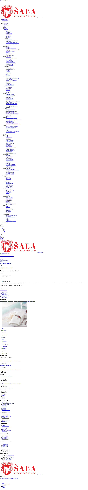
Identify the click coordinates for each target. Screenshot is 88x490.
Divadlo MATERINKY (9, 183)
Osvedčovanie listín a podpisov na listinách (12, 126)
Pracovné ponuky (8, 191)
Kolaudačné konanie (9, 110)
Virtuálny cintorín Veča (5, 438)
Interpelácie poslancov (9, 152)
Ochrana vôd (8, 72)
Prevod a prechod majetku (9, 160)
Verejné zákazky (8, 162)
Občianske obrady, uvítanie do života (11, 103)
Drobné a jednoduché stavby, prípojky (11, 111)
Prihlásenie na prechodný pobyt (10, 95)
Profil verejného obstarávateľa (10, 164)
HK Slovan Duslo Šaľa (9, 198)
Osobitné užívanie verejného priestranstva (12, 123)
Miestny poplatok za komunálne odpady (11, 42)
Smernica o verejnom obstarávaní (10, 165)
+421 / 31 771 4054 (9, 456)
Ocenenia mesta (8, 210)
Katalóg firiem (8, 195)
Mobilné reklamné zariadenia (10, 122)
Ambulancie (7, 193)
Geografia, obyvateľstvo (9, 208)
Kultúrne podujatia (8, 178)
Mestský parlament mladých (10, 55)
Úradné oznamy (4, 431)
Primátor (7, 136)
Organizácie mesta (8, 138)
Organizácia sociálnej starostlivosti (11, 63)
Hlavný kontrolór (4, 428)
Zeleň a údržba (8, 70)
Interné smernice (8, 144)
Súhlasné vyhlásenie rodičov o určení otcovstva (13, 101)
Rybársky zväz (8, 201)
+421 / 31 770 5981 (5, 443)
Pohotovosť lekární (8, 192)
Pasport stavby (8, 114)
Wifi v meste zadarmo (5, 439)
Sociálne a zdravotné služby (6, 410)
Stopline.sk (7, 218)
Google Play (4, 478)
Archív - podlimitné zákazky (10, 166)
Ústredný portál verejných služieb (11, 221)
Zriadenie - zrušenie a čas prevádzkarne (11, 118)
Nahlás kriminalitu (5, 20)
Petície (7, 129)
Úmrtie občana (8, 107)
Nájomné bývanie (8, 57)
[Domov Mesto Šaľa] (21, 252)
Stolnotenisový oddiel (9, 200)
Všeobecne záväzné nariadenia (10, 143)
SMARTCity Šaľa (8, 36)
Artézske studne (8, 73)
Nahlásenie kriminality (9, 34)
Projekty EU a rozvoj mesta (10, 140)
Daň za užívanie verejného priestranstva (11, 40)
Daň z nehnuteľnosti (5, 402)
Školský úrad (8, 47)
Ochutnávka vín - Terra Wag (7, 256)
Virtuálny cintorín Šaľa (5, 437)
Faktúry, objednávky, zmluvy (10, 172)
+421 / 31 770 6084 (8, 459)
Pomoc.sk (7, 219)
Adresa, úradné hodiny (9, 87)
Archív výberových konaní (10, 174)
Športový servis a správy (9, 197)
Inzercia (7, 194)
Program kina (8, 177)
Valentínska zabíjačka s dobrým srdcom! (5, 389)
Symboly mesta (8, 206)
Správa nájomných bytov (5, 420)
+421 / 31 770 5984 (5, 446)
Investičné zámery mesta (9, 141)
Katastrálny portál (8, 216)
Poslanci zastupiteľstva (9, 151)
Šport (5, 27)
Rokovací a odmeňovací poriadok (11, 153)
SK (4, 229)
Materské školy (8, 50)
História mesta (8, 207)
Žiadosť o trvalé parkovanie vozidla (11, 77)
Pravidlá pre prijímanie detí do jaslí (11, 48)
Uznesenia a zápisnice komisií (10, 150)
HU (4, 231)
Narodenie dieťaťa (8, 100)
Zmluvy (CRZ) (8, 171)
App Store (13, 478)
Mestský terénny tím (9, 60)
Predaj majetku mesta (9, 158)
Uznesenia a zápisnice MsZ (10, 149)
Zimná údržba (8, 83)
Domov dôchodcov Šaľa (9, 64)
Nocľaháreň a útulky (9, 59)
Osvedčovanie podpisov (5, 404)
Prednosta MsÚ (8, 90)
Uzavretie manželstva (9, 102)
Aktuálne (5, 24)
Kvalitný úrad (8, 89)
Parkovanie (3, 406)
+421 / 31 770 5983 (5, 445)
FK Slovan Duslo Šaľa (9, 199)
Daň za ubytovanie (8, 41)
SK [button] (2, 228)
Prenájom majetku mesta (9, 159)
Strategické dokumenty (9, 145)
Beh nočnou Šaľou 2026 (5, 263)
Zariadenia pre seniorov (9, 61)
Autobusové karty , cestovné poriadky (11, 80)
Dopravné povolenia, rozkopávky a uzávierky (12, 78)
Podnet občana (8, 32)
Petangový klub (8, 202)
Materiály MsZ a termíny (9, 148)
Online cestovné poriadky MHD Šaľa (11, 215)
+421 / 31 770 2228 (10, 457)
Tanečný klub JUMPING (9, 185)
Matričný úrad (4, 408)
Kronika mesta (8, 212)
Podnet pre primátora (9, 33)
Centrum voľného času (9, 186)
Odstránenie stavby (8, 116)
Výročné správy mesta (9, 157)
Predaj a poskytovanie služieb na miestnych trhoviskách (14, 119)
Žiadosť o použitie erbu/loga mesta (11, 133)
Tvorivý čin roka (8, 211)
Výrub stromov (8, 71)
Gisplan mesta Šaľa (5, 436)
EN (4, 230)
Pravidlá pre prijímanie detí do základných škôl (12, 49)
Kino (5, 26)
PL (4, 232)
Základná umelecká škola (9, 187)
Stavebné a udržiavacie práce (10, 112)
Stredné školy (8, 52)
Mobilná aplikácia (4, 19)
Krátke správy (11, 301)
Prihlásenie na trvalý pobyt (10, 94)
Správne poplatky (8, 45)
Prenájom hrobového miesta (10, 85)
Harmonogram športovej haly (10, 203)
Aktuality (6, 23)
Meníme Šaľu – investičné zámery (23, 301)
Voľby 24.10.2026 (5, 222)
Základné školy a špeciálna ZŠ (10, 51)
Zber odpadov (4, 405)
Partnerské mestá (8, 139)
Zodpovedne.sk (8, 220)
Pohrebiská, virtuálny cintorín (10, 84)
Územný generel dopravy (9, 79)
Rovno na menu (7, 0)
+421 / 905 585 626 (11, 455)
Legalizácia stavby (8, 115)
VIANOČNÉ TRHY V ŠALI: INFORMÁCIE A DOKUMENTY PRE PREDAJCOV (10, 383)
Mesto (5, 134)
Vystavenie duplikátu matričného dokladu (12, 106)
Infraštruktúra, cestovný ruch (10, 209)
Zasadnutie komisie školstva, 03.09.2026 (5, 365)
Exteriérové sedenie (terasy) (10, 121)
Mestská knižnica (8, 179)
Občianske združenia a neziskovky (11, 204)
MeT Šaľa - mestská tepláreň (10, 65)
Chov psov (7, 74)
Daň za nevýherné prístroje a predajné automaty (13, 44)
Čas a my (5, 28)
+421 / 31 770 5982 (5, 444)
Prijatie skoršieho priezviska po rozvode (11, 104)
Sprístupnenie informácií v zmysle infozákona (12, 131)
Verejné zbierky (8, 124)
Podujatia (29, 301)
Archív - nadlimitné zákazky (10, 167)
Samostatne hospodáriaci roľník (10, 120)
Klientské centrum (8, 31)
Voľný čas (6, 175)
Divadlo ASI (8, 182)
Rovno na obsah (2, 0)
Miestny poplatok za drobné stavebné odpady (12, 43)
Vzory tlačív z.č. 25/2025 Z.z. (10, 109)
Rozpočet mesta (8, 155)
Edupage (7, 54)
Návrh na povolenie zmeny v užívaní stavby (12, 113)
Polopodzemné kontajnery (9, 68)
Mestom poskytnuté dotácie (10, 173)
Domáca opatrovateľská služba (10, 62)
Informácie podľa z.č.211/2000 (10, 169)
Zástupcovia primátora (9, 137)
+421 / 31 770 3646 (8, 458)
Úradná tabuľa (8, 37)
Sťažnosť (7, 130)
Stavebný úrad (4, 409)
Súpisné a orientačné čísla (9, 99)
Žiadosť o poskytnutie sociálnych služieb (12, 58)
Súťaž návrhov (8, 163)
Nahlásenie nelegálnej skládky (10, 69)
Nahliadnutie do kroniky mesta (10, 132)
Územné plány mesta (9, 146)
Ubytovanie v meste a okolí (10, 190)
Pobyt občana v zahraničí (9, 96)
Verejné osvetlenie (8, 82)
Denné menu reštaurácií (9, 189)
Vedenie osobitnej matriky (9, 105)
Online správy (6, 29)
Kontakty (3, 21)
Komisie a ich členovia (5, 427)
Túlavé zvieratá (8, 75)
